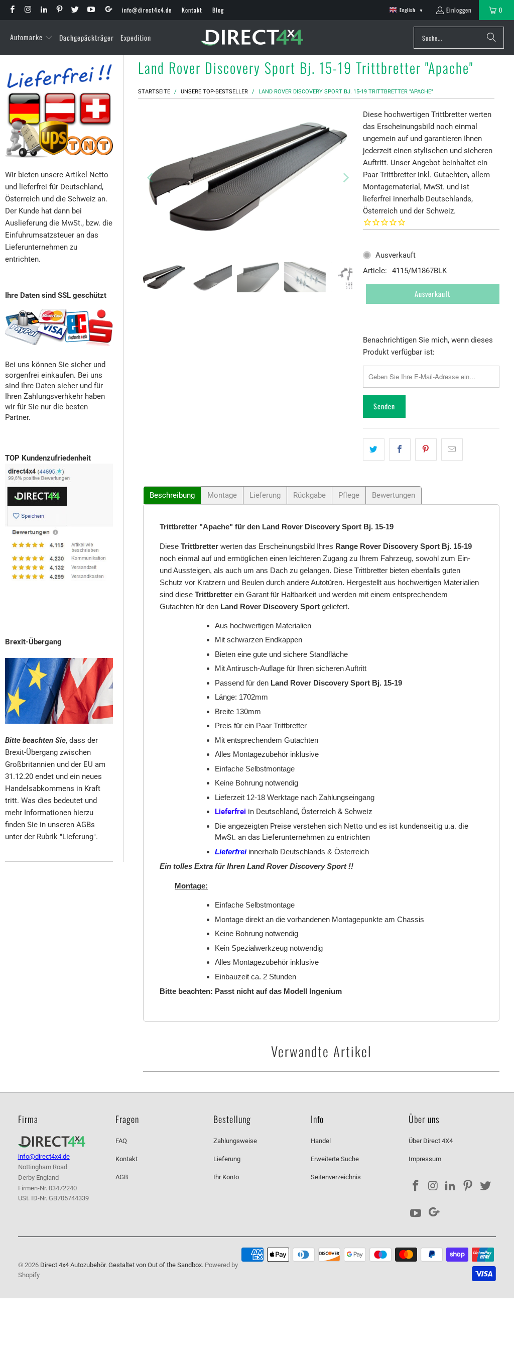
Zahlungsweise (235, 1141)
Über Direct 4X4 (431, 1141)
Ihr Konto (226, 1177)
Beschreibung (172, 495)
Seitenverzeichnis (336, 1177)
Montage (222, 495)
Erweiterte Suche (335, 1159)
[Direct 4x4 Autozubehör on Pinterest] (59, 10)
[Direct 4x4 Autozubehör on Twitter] (74, 10)
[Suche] (491, 38)
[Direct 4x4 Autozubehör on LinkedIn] (43, 10)
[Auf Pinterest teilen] (426, 449)
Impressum (425, 1159)
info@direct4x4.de (147, 10)
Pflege (348, 495)
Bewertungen (393, 495)
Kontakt (192, 10)
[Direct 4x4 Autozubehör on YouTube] (90, 10)
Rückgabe (309, 495)
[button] (31, 37)
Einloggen (458, 10)
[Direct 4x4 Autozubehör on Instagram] (27, 10)
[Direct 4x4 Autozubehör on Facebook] (12, 10)
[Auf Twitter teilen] (373, 449)
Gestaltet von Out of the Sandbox (155, 1265)
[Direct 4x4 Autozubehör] (251, 38)
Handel (321, 1141)
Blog (218, 10)
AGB (121, 1177)
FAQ (121, 1141)
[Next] (345, 177)
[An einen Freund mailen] (452, 449)
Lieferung (265, 495)
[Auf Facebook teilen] (400, 449)
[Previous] (151, 177)
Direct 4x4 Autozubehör (72, 1265)
